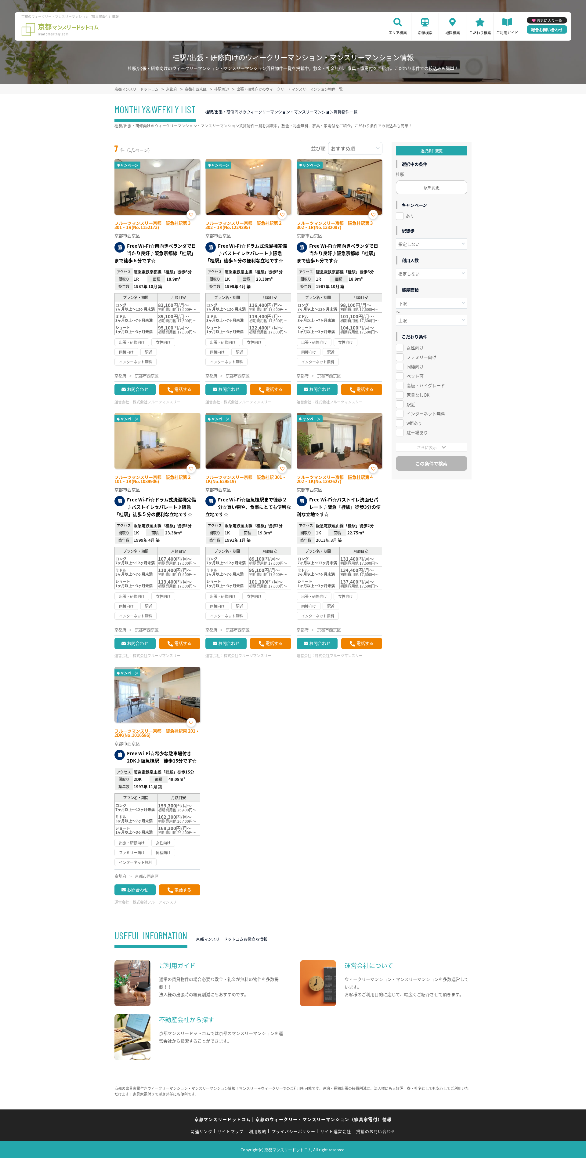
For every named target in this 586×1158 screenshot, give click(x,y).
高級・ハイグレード (426, 385)
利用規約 (257, 1131)
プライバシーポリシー (293, 1131)
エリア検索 (398, 32)
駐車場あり (417, 432)
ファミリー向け (421, 357)
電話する (182, 389)
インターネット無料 (426, 413)
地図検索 (452, 32)
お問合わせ (137, 389)
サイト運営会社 (335, 1131)
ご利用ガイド (507, 32)
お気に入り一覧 (549, 20)
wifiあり (414, 423)
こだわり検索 (480, 32)
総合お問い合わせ (547, 29)
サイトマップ (231, 1131)
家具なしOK (418, 395)
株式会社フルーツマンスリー (156, 401)
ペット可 (415, 376)
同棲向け (415, 366)
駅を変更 (432, 187)
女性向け (415, 347)
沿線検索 (425, 32)
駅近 (411, 404)
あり (410, 216)
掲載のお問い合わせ (376, 1131)
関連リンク (201, 1131)
